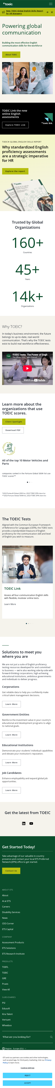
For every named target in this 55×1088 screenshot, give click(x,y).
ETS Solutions (9, 948)
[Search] (51, 1037)
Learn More (11, 704)
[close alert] (52, 12)
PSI (3, 1002)
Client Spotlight (13, 421)
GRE (4, 978)
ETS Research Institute (13, 953)
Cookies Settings (27, 1068)
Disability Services (11, 912)
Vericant (6, 1019)
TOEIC (5, 972)
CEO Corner (8, 923)
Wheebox (7, 1025)
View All (6, 989)
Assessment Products (13, 942)
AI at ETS (6, 901)
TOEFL (5, 967)
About (5, 895)
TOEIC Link (12, 588)
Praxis (5, 983)
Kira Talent (7, 1014)
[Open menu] (51, 4)
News (5, 917)
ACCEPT (27, 1083)
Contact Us (11, 870)
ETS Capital (7, 929)
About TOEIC (11, 54)
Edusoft (6, 1008)
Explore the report (15, 171)
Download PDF (12, 430)
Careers (6, 906)
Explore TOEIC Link (15, 125)
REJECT (27, 1075)
